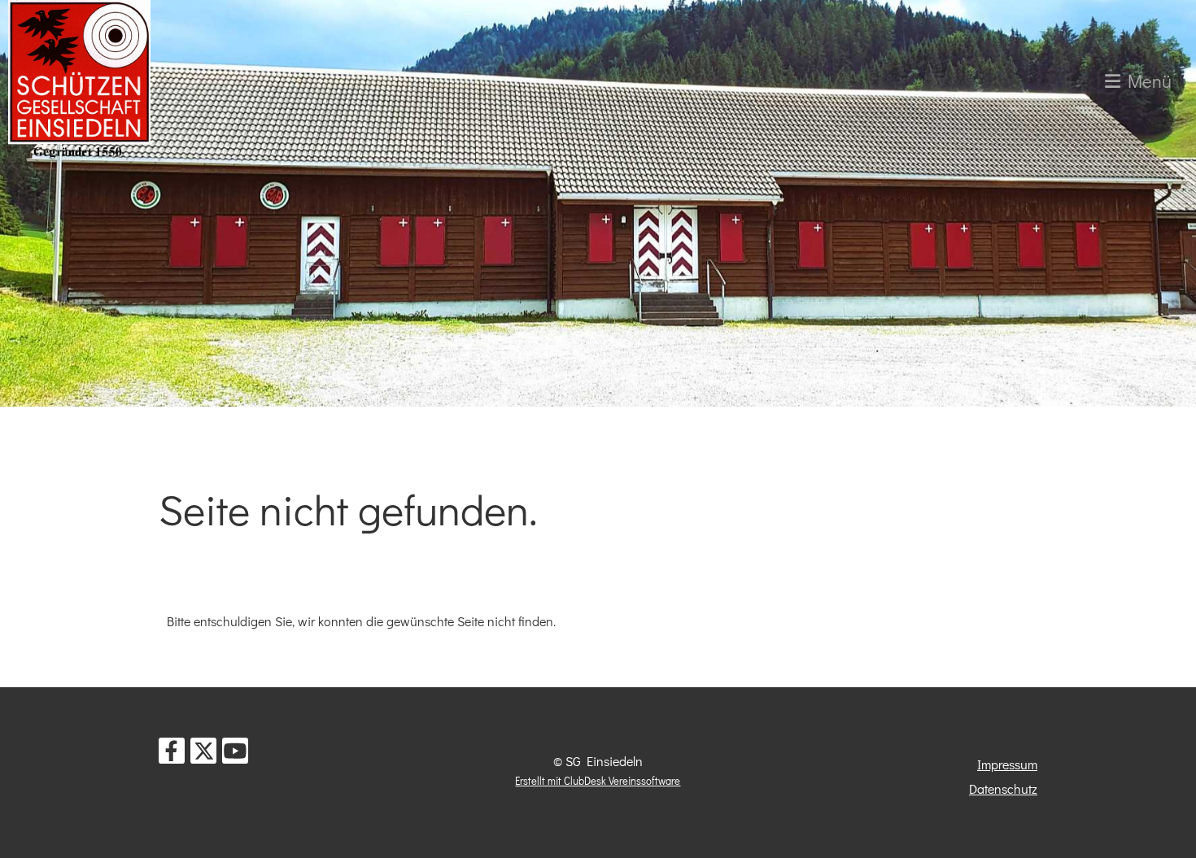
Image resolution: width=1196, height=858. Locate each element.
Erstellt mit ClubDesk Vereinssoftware (597, 780)
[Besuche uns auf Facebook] (172, 753)
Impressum (1007, 764)
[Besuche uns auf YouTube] (235, 753)
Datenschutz (1003, 788)
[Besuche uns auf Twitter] (203, 753)
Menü (1146, 81)
